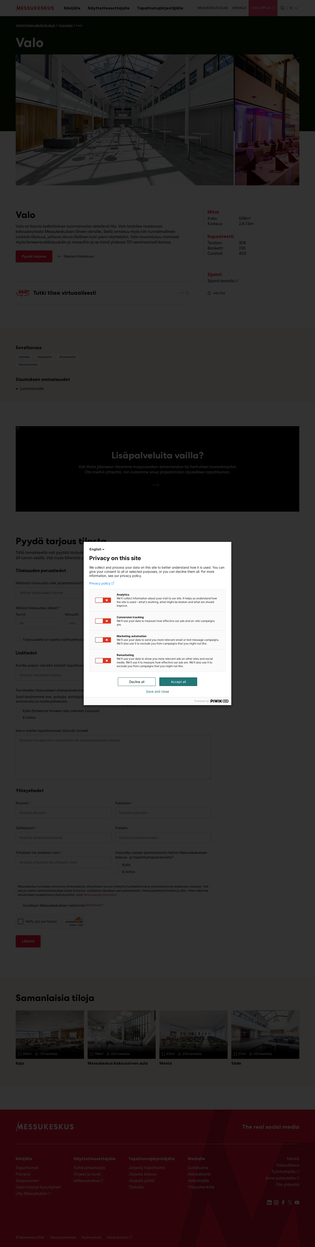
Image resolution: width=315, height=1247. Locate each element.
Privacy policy (99, 583)
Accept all (178, 682)
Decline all (136, 682)
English (95, 549)
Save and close (157, 691)
